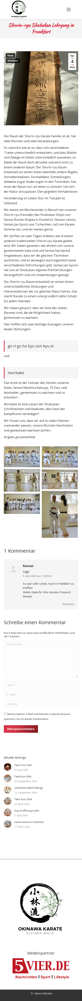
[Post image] (7, 767)
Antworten (68, 604)
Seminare (12, 60)
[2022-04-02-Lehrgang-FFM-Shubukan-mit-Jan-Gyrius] (22, 456)
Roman (28, 566)
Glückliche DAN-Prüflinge (28, 788)
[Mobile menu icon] (68, 9)
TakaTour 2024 (22, 776)
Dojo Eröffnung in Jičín (26, 810)
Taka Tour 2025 (23, 765)
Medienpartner (41, 953)
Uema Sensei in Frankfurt (29, 822)
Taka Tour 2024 (23, 799)
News (10, 55)
